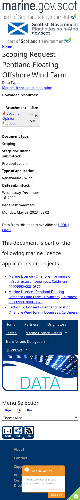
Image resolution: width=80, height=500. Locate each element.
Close (61, 469)
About (19, 449)
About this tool (55, 489)
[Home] (40, 11)
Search (11, 333)
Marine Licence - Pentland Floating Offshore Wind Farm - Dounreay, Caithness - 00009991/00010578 (43, 296)
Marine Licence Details (42, 333)
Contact (20, 458)
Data (29, 410)
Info (20, 410)
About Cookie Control (26, 469)
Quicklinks (12, 350)
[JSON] (63, 224)
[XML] (6, 230)
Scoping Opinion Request (11, 118)
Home (7, 46)
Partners (31, 324)
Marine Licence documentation (27, 87)
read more (56, 495)
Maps (8, 410)
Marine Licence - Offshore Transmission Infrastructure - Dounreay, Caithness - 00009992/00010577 (41, 281)
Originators (56, 324)
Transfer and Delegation (23, 341)
